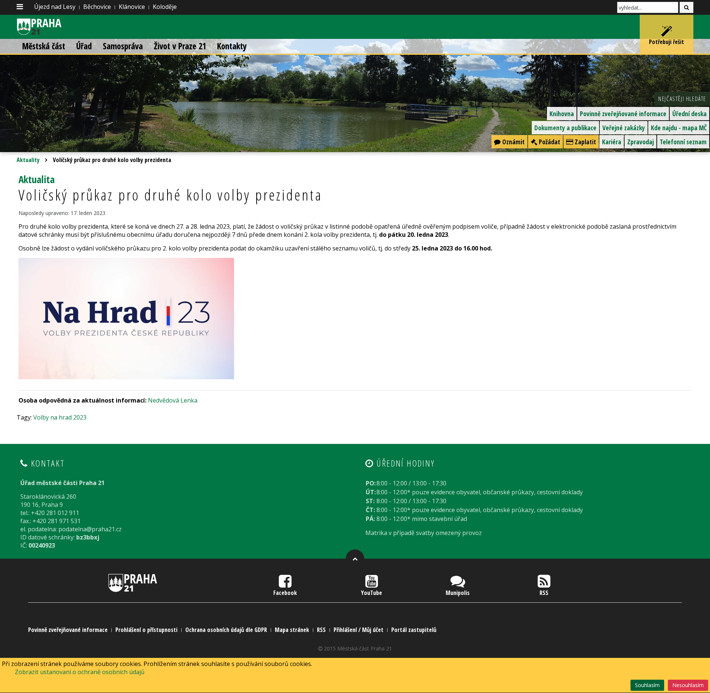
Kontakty (232, 46)
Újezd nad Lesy (54, 7)
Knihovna (562, 113)
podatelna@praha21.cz (90, 529)
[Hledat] (686, 7)
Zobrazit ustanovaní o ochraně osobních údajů (80, 672)
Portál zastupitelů (413, 630)
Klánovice (132, 7)
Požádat (548, 141)
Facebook (285, 593)
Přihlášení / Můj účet (358, 630)
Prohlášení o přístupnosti (146, 630)
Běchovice (97, 7)
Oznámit (513, 141)
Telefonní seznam (683, 141)
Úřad (84, 46)
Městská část (43, 46)
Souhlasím (647, 685)
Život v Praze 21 (180, 46)
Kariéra (611, 141)
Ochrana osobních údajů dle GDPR (226, 630)
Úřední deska (689, 113)
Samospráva (123, 46)
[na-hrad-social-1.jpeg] (126, 318)
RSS (544, 593)
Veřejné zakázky (623, 127)
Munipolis (458, 593)
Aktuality (28, 160)
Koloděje (165, 7)
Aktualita (36, 179)
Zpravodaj (640, 141)
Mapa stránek (292, 630)
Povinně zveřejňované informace (623, 113)
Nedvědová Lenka (172, 400)
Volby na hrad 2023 (60, 417)
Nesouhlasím (688, 685)
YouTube (371, 593)
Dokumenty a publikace (565, 127)
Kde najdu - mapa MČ (679, 127)
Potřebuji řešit (666, 42)
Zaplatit (584, 141)
